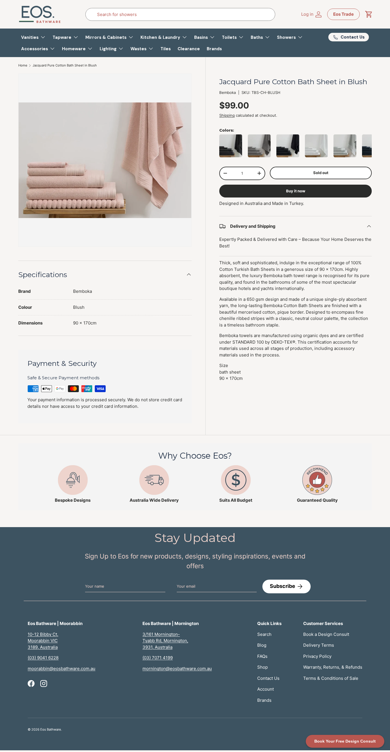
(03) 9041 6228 (43, 657)
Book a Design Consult (326, 634)
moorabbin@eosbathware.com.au (61, 668)
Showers (286, 37)
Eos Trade (343, 14)
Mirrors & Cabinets (105, 37)
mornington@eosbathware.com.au (177, 668)
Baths (257, 37)
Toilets (229, 37)
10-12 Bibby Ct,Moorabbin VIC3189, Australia (43, 641)
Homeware (74, 49)
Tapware (62, 37)
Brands (214, 49)
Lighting (108, 49)
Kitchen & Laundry (160, 37)
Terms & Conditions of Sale (330, 678)
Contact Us (268, 678)
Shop (262, 667)
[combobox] (180, 14)
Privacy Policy (317, 656)
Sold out (320, 172)
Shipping (227, 115)
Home (22, 65)
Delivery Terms (318, 645)
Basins (201, 37)
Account (265, 689)
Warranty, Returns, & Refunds (332, 667)
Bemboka (227, 92)
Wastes (138, 49)
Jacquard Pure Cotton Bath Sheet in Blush (65, 65)
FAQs (262, 656)
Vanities (30, 37)
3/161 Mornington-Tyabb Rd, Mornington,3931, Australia (165, 641)
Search (264, 634)
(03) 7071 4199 (157, 657)
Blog (261, 645)
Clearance (189, 49)
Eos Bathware (50, 729)
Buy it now (295, 190)
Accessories (34, 49)
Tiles (165, 49)
